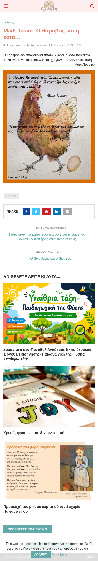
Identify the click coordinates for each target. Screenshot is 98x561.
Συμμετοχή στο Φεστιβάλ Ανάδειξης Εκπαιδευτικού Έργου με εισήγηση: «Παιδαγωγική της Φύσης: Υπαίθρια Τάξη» (47, 354)
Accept (40, 554)
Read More (60, 554)
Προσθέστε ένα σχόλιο (27, 529)
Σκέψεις (8, 22)
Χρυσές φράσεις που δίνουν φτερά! (33, 433)
